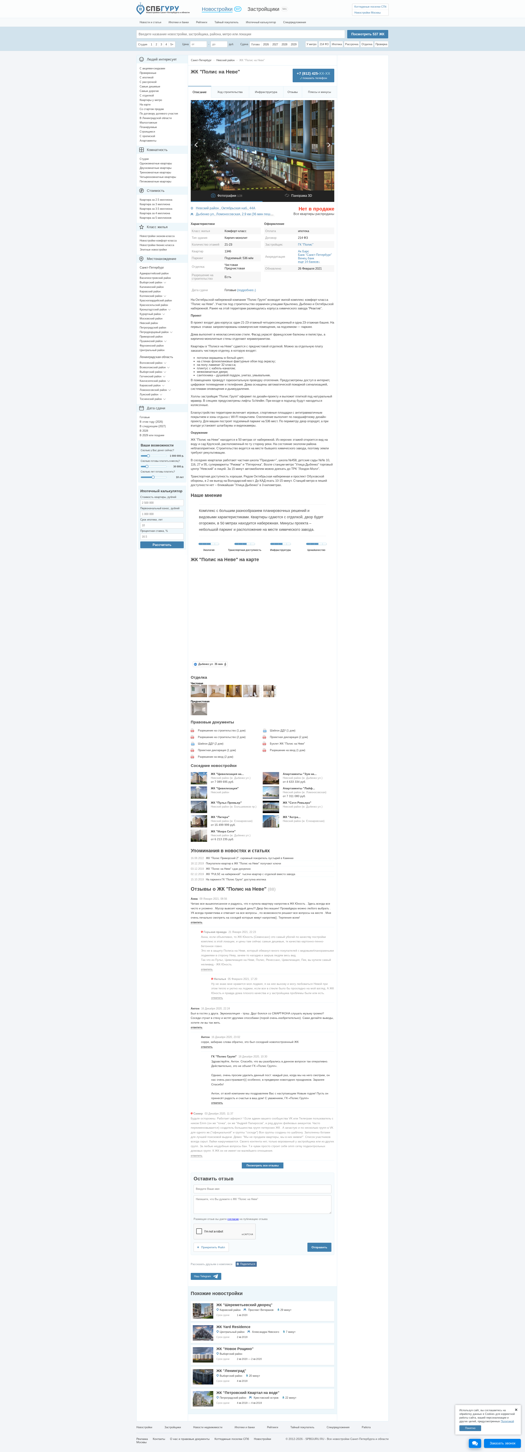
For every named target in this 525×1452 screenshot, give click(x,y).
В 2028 (144, 430)
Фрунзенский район (152, 345)
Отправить (319, 1247)
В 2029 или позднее (152, 435)
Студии (144, 158)
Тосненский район (151, 398)
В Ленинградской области (156, 118)
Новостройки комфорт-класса (158, 240)
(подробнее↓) (246, 290)
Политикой (507, 1421)
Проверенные (148, 72)
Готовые (145, 417)
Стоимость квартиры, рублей (158, 497)
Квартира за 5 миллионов (155, 217)
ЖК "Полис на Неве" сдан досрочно (228, 868)
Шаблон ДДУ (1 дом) (282, 730)
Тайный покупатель (227, 22)
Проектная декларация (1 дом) (217, 750)
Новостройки (217, 9)
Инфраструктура (266, 92)
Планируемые (148, 127)
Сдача (244, 44)
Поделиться (247, 1263)
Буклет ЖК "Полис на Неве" (287, 743)
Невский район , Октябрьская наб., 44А (225, 208)
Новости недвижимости (207, 1427)
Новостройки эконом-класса (157, 236)
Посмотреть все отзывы (263, 1165)
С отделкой (147, 95)
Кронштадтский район (153, 309)
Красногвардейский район (156, 300)
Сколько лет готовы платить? (158, 471)
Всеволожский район (153, 367)
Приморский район (151, 336)
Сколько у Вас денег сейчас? (157, 450)
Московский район (151, 318)
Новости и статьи (150, 22)
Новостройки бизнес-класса (157, 245)
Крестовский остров (266, 1397)
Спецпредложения (294, 22)
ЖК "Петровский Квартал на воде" (248, 1393)
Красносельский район (154, 305)
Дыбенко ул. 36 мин (210, 664)
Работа (366, 1427)
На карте (145, 104)
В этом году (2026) (151, 421)
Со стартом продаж (152, 109)
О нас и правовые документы (190, 1439)
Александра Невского (265, 1331)
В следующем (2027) (153, 426)
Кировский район (230, 1309)
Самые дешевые (150, 86)
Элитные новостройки (153, 249)
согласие (233, 1219)
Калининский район (152, 286)
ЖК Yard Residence (233, 1327)
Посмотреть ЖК (367, 34)
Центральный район (232, 1331)
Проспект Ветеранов (261, 1309)
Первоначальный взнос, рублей (159, 508)
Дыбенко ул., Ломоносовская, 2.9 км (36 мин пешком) (236, 214)
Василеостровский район (155, 277)
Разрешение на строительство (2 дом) (221, 737)
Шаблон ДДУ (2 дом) (210, 743)
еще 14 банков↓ (309, 261)
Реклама (142, 1439)
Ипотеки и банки (179, 22)
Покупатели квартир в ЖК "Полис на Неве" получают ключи (243, 863)
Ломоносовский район (153, 389)
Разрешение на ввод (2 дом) (215, 756)
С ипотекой (146, 77)
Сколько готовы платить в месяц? (160, 461)
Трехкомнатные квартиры (155, 172)
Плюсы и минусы (319, 92)
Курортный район (150, 314)
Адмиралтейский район (154, 273)
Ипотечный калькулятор (261, 22)
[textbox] (200, 34)
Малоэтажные (148, 122)
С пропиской (147, 136)
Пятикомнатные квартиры (155, 181)
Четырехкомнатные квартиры (158, 176)
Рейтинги (201, 22)
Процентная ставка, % (154, 530)
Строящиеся (147, 131)
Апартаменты (148, 140)
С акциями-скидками (152, 68)
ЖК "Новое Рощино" (235, 1349)
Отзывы (293, 92)
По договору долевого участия (159, 113)
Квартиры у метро (151, 100)
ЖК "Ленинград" (231, 1371)
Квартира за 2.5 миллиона (156, 199)
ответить (196, 922)
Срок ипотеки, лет (151, 519)
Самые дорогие (149, 91)
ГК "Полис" (305, 244)
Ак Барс (303, 251)
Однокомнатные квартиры (156, 163)
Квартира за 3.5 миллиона (156, 208)
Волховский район (151, 362)
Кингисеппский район (153, 380)
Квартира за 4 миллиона (155, 213)
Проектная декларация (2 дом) (289, 737)
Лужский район (149, 394)
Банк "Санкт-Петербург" (315, 254)
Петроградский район (233, 1397)
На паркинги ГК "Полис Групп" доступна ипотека (236, 879)
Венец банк (306, 258)
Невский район (149, 323)
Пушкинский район (151, 341)
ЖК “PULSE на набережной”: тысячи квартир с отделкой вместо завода (250, 874)
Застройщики (263, 9)
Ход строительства (230, 92)
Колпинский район (151, 295)
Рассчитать (162, 545)
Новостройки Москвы (367, 12)
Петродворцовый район (154, 332)
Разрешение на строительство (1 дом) (221, 730)
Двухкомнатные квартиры (155, 167)
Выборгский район (231, 1353)
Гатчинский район (150, 376)
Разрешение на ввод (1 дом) (287, 750)
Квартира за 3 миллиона (155, 204)
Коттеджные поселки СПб (370, 6)
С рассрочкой (148, 82)
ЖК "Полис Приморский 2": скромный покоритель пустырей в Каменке (249, 858)
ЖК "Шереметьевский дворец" (244, 1305)
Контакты (159, 1439)
